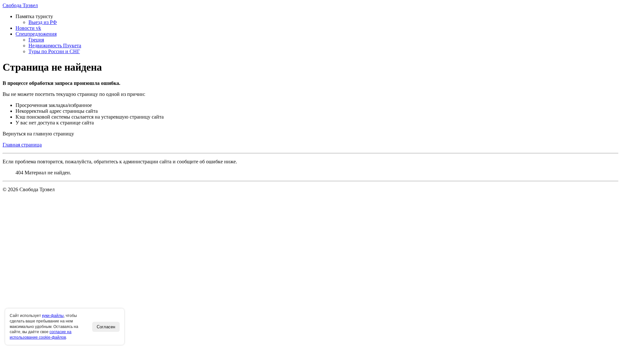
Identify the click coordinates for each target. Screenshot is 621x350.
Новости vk (28, 28)
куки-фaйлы (53, 315)
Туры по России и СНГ (54, 51)
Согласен (106, 326)
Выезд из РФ (42, 22)
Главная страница (22, 144)
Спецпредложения (36, 34)
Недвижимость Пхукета (54, 45)
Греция (36, 39)
